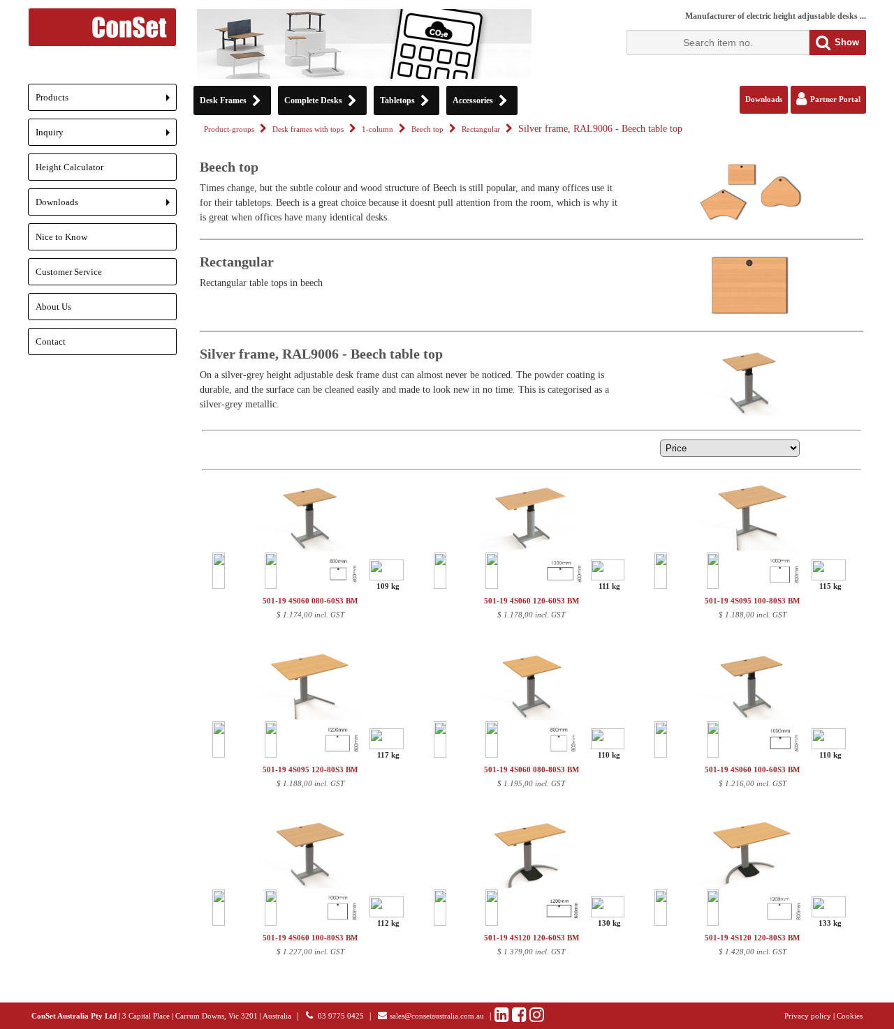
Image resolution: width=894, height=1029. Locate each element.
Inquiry (106, 136)
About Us (53, 306)
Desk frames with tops (308, 129)
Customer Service (69, 271)
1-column (377, 129)
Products (106, 101)
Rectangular (481, 129)
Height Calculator (69, 167)
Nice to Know (61, 237)
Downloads (106, 206)
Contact (51, 341)
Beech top (427, 129)
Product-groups (229, 129)
